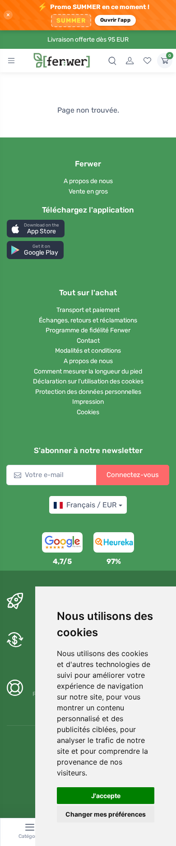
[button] (36, 228)
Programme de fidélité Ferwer (88, 330)
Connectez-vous (133, 475)
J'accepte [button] (105, 795)
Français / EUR (91, 505)
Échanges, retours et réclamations (88, 320)
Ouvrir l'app (115, 20)
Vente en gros (88, 191)
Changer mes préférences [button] (105, 814)
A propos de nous (88, 181)
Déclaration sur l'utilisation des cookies (88, 381)
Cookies (88, 412)
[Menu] (11, 60)
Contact (88, 341)
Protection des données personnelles (88, 392)
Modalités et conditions (88, 350)
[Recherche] (112, 60)
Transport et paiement (88, 310)
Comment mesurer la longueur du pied (88, 371)
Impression (88, 402)
